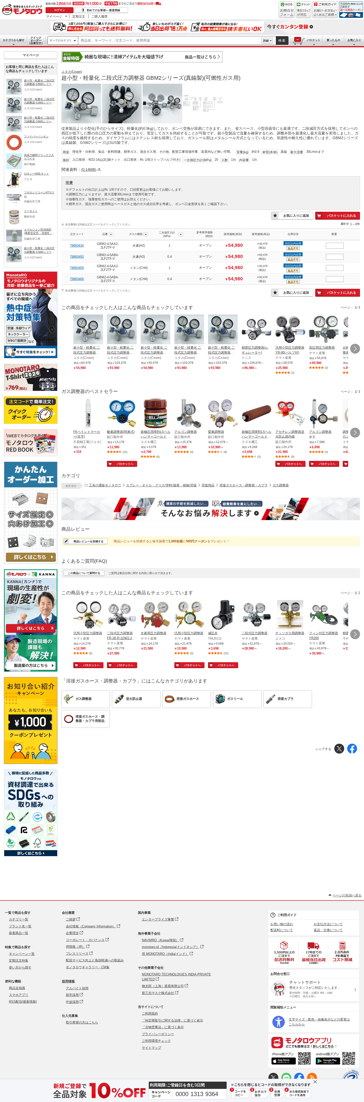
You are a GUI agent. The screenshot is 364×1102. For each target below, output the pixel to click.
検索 (282, 40)
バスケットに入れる (341, 215)
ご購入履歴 (99, 16)
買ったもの (333, 40)
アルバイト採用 (77, 988)
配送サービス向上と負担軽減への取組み (95, 960)
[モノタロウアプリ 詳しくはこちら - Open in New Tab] (313, 1042)
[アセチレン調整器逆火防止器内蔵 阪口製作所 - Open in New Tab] (290, 414)
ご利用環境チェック (156, 1041)
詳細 (266, 40)
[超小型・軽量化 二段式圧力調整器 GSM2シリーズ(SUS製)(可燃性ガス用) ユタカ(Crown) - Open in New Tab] (122, 330)
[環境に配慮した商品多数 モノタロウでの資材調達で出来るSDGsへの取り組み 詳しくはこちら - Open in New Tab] (30, 855)
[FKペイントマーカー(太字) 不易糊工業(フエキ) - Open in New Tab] (88, 414)
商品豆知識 (17, 988)
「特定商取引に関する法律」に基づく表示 (172, 1020)
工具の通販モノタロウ (105, 485)
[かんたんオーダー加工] (30, 562)
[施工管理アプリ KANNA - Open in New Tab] (30, 632)
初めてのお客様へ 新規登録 (103, 10)
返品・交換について (328, 930)
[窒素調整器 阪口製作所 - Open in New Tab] (223, 414)
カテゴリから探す (14, 40)
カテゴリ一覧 (18, 919)
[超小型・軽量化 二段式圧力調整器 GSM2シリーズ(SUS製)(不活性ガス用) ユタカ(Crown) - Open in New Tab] (189, 330)
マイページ (54, 16)
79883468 (77, 279)
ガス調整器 (281, 485)
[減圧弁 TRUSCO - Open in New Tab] (223, 615)
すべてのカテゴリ (61, 40)
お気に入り (354, 40)
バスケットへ (125, 463)
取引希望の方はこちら (82, 1022)
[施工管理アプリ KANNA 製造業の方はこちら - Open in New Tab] (30, 670)
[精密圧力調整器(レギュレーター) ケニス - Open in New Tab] (256, 330)
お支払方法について (328, 924)
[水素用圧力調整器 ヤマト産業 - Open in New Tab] (155, 615)
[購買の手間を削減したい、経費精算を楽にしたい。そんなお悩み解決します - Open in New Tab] (210, 509)
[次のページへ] (355, 349)
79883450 (77, 257)
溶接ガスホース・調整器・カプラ (243, 485)
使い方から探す (20, 967)
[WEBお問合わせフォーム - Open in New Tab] (287, 9)
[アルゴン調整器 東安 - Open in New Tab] (324, 414)
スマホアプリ (18, 995)
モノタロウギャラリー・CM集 (87, 967)
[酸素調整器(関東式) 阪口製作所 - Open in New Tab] (122, 414)
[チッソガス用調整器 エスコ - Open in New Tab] (290, 615)
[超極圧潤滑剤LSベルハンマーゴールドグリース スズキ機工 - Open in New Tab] (155, 414)
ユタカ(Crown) (71, 72)
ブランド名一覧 (20, 926)
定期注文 (78, 16)
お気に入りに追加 (296, 215)
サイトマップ (151, 1048)
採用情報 (68, 981)
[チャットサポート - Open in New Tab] (303, 9)
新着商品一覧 (18, 933)
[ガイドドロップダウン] (325, 13)
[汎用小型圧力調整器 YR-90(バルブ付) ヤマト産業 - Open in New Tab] (290, 330)
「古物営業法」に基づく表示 (163, 1027)
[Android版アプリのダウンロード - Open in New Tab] (336, 1059)
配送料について (281, 930)
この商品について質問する (84, 573)
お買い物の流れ (281, 924)
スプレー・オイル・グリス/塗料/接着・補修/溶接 (161, 485)
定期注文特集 (18, 960)
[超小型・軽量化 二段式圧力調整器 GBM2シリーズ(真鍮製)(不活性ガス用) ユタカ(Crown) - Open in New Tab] (155, 330)
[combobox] (169, 40)
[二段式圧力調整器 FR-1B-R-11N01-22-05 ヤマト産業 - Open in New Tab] (122, 615)
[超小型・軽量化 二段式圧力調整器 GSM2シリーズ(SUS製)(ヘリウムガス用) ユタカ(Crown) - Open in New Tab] (223, 330)
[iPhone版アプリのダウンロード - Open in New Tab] (291, 1059)
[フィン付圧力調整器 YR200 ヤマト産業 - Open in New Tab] (324, 615)
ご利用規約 (150, 1013)
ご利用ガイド (287, 915)
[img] (23, 10)
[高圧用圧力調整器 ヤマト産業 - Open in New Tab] (324, 330)
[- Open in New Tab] (284, 952)
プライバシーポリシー (158, 1034)
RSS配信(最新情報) (23, 1001)
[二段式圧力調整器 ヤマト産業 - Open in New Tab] (256, 615)
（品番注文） (36, 40)
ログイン (59, 9)
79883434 (77, 245)
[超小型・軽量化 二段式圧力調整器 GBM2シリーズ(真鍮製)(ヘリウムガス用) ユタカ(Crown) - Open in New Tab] (88, 330)
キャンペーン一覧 (22, 954)
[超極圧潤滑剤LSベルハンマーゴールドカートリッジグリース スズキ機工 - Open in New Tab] (256, 414)
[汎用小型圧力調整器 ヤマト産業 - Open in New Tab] (88, 615)
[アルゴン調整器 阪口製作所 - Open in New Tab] (189, 414)
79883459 (77, 268)
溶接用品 (208, 485)
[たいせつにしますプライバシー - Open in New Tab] (350, 1078)
